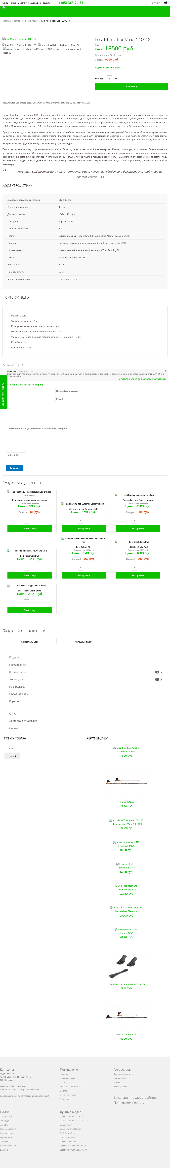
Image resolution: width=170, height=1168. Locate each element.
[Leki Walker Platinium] (126, 907)
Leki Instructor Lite (126, 889)
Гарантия (64, 1099)
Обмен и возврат (68, 1095)
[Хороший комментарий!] (153, 371)
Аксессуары (16, 679)
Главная (6, 21)
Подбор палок (18, 665)
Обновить (13, 454)
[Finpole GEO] (126, 929)
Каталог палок (18, 672)
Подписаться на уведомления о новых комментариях (38, 428)
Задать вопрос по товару (107, 67)
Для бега (4, 1150)
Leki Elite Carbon (126, 751)
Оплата (46, 3)
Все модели (5, 1121)
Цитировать (159, 379)
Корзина (14, 701)
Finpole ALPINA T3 (126, 1034)
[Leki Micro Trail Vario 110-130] (43, 39)
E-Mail (59, 399)
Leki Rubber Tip (83, 547)
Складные (5, 1125)
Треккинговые (31, 21)
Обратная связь (19, 694)
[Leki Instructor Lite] (126, 885)
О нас (13, 3)
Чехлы (117, 1082)
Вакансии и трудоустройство (135, 1097)
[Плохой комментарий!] (156, 371)
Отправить (14, 468)
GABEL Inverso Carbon (70, 1129)
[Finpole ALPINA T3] (126, 1031)
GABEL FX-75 (66, 1125)
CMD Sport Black (67, 1137)
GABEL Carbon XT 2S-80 (71, 1116)
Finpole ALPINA (126, 846)
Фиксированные (7, 1133)
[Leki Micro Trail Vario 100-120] (126, 820)
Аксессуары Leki (29, 642)
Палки (17, 21)
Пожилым (4, 1141)
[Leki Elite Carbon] (126, 748)
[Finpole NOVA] (126, 798)
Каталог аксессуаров (123, 1074)
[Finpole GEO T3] (126, 864)
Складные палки (83, 642)
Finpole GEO (126, 933)
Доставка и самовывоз (29, 3)
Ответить (123, 379)
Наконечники (120, 1078)
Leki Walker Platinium (126, 911)
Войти (5, 3)
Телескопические (8, 1129)
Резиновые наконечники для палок (29, 500)
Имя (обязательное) (67, 391)
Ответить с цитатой (140, 379)
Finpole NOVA (126, 802)
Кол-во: (99, 78)
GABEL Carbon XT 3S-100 (72, 1121)
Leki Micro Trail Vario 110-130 (73, 1150)
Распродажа (17, 686)
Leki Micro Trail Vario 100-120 (126, 824)
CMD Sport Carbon (68, 1133)
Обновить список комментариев (25, 384)
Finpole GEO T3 (126, 867)
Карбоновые (6, 1137)
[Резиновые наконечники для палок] (126, 980)
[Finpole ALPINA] (126, 842)
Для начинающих (8, 1146)
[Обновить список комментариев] (23, 365)
